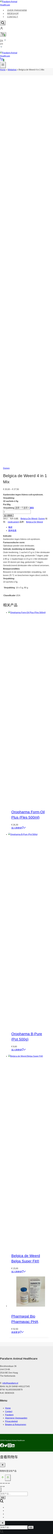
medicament (13, 522)
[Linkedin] (13, 1446)
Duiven (6, 468)
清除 (32, 508)
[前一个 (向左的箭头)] (1, 1486)
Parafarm (9, 1415)
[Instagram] (9, 1446)
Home (3, 70)
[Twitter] (5, 1446)
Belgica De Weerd (29, 519)
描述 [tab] (10, 527)
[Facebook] (2, 1446)
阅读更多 (15, 1332)
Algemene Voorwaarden (16, 1418)
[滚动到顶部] (2, 1478)
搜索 (2, 1498)
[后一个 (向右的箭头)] (4, 1486)
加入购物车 (8, 516)
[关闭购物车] (2, 1465)
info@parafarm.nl (10, 1383)
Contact (12, 17)
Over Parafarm (17, 10)
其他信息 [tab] (12, 530)
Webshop (13, 13)
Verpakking (8, 508)
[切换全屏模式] (4, 1483)
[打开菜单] (3, 65)
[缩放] (1, 1483)
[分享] (6, 1483)
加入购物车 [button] (16, 828)
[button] (26, 44)
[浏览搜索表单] (2, 23)
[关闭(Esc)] (9, 1483)
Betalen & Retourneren (15, 1424)
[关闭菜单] (0, 1490)
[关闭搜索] (2, 1523)
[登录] (26, 29)
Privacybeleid (11, 1421)
